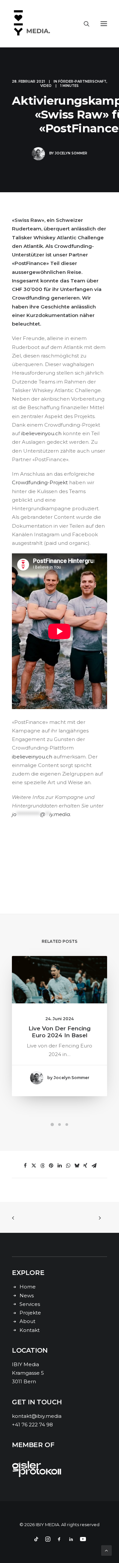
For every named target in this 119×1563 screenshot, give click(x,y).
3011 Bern (24, 1381)
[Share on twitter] (34, 1166)
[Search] (84, 24)
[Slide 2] (59, 1124)
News (27, 1295)
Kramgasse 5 (28, 1373)
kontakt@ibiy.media (36, 1416)
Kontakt (30, 1330)
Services (30, 1304)
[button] (104, 23)
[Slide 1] (52, 1124)
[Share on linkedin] (59, 1166)
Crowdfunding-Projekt (40, 482)
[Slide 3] (66, 1124)
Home (28, 1287)
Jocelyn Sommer (71, 153)
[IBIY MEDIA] (33, 24)
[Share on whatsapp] (68, 1166)
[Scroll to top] (106, 1550)
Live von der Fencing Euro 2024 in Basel (59, 1031)
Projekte (30, 1313)
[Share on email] (94, 1166)
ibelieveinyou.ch (41, 433)
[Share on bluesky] (77, 1166)
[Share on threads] (42, 1166)
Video (46, 86)
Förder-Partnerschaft (82, 81)
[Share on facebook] (25, 1166)
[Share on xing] (85, 1166)
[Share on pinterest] (51, 1166)
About (27, 1321)
